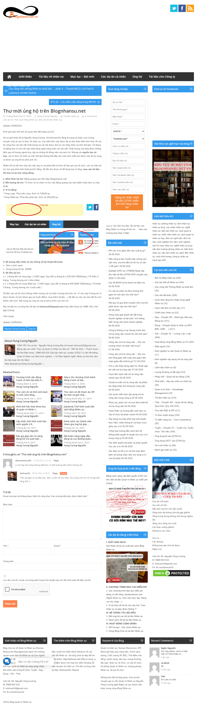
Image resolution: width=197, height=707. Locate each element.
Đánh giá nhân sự (163, 450)
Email (57, 546)
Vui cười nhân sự (163, 445)
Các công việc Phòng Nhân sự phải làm (174, 287)
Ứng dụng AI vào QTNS (166, 436)
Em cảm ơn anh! (168, 679)
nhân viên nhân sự (171, 234)
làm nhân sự (184, 223)
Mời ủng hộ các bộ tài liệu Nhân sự (126, 616)
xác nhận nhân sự (175, 227)
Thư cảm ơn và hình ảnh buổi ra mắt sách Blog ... (32, 393)
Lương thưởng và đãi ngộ (167, 372)
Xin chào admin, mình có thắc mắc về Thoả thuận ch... (174, 652)
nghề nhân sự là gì (183, 245)
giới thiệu (119, 684)
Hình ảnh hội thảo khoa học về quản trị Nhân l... (31, 408)
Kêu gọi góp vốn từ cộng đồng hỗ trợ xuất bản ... (29, 437)
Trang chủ (9, 76)
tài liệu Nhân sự (54, 119)
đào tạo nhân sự (170, 231)
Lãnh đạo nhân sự (164, 367)
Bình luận (7, 504)
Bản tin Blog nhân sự (165, 278)
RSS (190, 8)
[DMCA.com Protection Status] (171, 576)
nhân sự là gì (158, 227)
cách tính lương (163, 256)
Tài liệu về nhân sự (51, 76)
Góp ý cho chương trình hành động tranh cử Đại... (79, 379)
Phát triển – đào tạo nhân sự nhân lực (173, 381)
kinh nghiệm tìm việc (167, 242)
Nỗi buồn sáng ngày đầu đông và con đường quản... (78, 437)
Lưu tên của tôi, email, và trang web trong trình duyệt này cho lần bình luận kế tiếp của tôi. (47, 580)
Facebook (182, 8)
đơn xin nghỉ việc (174, 238)
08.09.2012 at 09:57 (41, 473)
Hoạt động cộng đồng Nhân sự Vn (171, 342)
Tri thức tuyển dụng (164, 415)
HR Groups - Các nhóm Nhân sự (125, 627)
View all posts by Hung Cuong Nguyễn (25, 363)
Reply (56, 460)
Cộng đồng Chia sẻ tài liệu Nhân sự (126, 631)
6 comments (91, 116)
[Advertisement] (98, 44)
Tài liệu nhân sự (71, 116)
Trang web (8, 561)
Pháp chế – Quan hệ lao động (169, 376)
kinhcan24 (25, 473)
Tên (5, 546)
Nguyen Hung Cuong (15, 328)
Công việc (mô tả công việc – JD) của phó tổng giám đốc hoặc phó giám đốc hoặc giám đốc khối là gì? (127, 358)
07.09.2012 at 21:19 (42, 460)
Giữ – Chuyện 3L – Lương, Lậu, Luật (173, 333)
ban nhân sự (166, 245)
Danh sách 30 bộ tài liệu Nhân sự (125, 620)
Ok (162, 666)
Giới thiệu (25, 76)
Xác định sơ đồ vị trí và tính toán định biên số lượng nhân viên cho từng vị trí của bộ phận (127, 455)
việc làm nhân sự (170, 253)
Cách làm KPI (159, 260)
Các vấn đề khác (163, 295)
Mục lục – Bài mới (82, 76)
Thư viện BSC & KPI (164, 410)
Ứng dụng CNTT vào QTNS (168, 440)
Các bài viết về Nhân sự (166, 282)
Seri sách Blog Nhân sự (26, 119)
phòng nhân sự (169, 223)
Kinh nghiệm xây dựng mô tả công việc (174, 359)
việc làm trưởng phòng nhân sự (167, 249)
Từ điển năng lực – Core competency (173, 419)
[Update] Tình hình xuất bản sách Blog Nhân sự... (79, 408)
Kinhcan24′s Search (69, 670)
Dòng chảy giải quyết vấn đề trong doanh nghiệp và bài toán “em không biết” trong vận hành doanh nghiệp (127, 318)
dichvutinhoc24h (23, 460)
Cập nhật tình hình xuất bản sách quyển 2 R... (31, 423)
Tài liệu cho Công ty (162, 76)
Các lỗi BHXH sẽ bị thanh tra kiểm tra (127, 282)
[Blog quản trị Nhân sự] (20, 11)
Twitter (174, 8)
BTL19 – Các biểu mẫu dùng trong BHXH (73, 102)
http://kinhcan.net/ (72, 659)
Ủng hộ (137, 76)
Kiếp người (160, 346)
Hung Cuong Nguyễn (47, 116)
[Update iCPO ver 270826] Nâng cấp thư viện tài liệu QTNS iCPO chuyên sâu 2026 (128, 274)
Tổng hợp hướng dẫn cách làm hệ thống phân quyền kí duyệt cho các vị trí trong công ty (128, 434)
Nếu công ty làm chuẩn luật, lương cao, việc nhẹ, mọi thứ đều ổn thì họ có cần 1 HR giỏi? (128, 263)
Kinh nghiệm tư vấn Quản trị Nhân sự (173, 351)
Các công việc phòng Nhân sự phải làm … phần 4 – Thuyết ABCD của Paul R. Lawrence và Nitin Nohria (51, 90)
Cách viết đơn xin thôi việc (167, 308)
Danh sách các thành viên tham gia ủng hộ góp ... (77, 423)
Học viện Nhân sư (18, 85)
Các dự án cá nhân (113, 76)
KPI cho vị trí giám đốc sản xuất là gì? (127, 250)
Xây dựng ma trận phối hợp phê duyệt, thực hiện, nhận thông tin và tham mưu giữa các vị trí (128, 422)
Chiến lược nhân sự (164, 312)
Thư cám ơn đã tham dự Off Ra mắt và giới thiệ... (79, 393)
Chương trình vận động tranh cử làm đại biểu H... (29, 379)
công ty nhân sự (180, 256)
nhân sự (156, 223)
